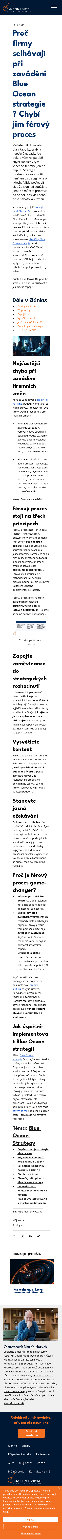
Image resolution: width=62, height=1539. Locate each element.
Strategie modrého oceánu (27, 1211)
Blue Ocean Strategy (15, 1391)
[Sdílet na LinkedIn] (30, 1235)
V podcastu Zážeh (43, 1375)
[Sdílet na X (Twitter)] (22, 1235)
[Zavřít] (57, 1490)
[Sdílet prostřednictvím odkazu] (38, 1235)
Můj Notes (18, 1220)
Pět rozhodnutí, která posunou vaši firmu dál (29, 1291)
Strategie (17, 1225)
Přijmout (30, 1519)
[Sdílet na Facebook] (14, 1235)
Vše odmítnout (30, 1526)
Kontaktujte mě (14, 1403)
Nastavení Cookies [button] (31, 1533)
